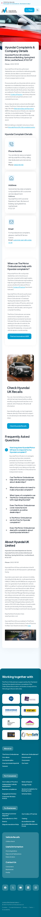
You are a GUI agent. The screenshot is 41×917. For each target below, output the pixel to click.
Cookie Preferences (15, 907)
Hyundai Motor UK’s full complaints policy (21, 127)
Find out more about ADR (19, 336)
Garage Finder (27, 784)
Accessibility (6, 909)
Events (4, 821)
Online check (10, 841)
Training (24, 818)
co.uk (10, 242)
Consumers (10, 866)
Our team (25, 763)
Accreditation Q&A (28, 821)
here (29, 626)
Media (8, 872)
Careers (5, 766)
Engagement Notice (9, 794)
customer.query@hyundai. (22, 240)
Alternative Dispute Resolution (24, 108)
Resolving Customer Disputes (9, 814)
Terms (31, 907)
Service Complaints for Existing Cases (29, 790)
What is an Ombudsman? (30, 754)
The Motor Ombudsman (10, 754)
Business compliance (9, 789)
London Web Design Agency (10, 902)
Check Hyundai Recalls (18, 426)
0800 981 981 (19, 165)
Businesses (9, 869)
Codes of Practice (16, 94)
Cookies (4, 907)
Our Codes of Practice (10, 782)
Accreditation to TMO (9, 818)
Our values (5, 757)
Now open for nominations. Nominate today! (16, 3)
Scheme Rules (26, 794)
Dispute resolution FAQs (10, 824)
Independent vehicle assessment (9, 785)
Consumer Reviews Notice (8, 797)
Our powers (26, 760)
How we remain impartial (10, 763)
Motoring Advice (11, 851)
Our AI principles (7, 760)
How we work (26, 757)
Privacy (25, 907)
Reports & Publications (13, 854)
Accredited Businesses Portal (30, 825)
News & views (10, 857)
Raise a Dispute (27, 782)
